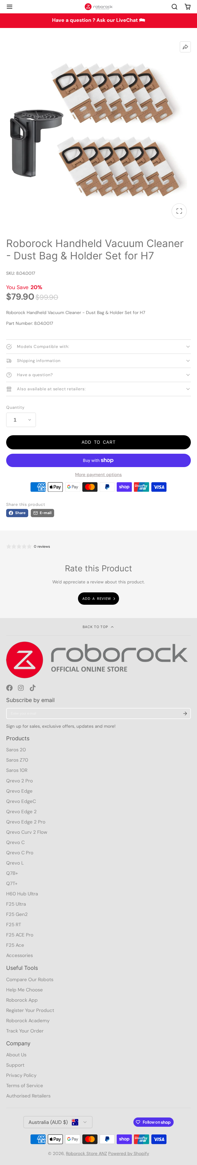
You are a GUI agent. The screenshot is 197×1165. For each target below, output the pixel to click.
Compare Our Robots (29, 979)
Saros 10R (16, 770)
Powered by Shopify (128, 1153)
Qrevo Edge (19, 791)
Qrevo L (15, 863)
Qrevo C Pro (19, 852)
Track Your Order (25, 1031)
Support (15, 1065)
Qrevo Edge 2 (21, 811)
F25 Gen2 (17, 914)
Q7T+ (11, 883)
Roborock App (22, 1000)
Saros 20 (16, 749)
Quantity (15, 407)
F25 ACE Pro (19, 935)
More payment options (98, 474)
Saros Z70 (17, 760)
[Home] (98, 6)
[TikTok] (33, 688)
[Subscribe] (185, 713)
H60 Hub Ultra (22, 894)
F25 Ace (15, 945)
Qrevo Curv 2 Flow (26, 832)
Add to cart (99, 442)
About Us (16, 1055)
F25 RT (13, 924)
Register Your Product (30, 1010)
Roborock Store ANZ (86, 1153)
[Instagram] (21, 688)
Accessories (19, 955)
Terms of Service (24, 1085)
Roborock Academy (28, 1020)
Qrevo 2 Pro (19, 781)
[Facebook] (9, 688)
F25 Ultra (16, 904)
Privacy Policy (21, 1075)
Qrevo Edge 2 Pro (25, 822)
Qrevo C (15, 842)
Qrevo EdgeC (21, 801)
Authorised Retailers (28, 1096)
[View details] (98, 660)
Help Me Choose (24, 990)
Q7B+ (12, 873)
